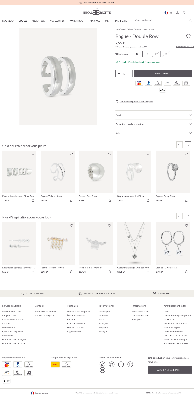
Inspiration (122, 20)
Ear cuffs (71, 319)
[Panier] (191, 12)
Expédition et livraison (13, 319)
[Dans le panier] (33, 200)
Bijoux (23, 20)
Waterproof (77, 20)
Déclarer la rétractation (175, 335)
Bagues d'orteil (74, 331)
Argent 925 (38, 20)
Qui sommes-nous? (141, 315)
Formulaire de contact (45, 311)
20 (166, 54)
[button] (177, 12)
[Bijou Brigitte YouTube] (102, 370)
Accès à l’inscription (169, 369)
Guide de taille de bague (14, 339)
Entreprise (137, 319)
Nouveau (8, 20)
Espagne (103, 323)
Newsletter (7, 335)
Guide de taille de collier (14, 343)
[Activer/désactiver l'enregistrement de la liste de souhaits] (188, 36)
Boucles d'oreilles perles (78, 311)
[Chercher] (190, 20)
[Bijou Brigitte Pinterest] (130, 364)
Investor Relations (141, 311)
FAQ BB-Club (9, 315)
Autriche (103, 315)
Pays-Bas (103, 327)
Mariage (95, 20)
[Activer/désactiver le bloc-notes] (33, 154)
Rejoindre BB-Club (11, 311)
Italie (101, 319)
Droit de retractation (174, 331)
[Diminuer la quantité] (118, 73)
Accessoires (57, 20)
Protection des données (175, 323)
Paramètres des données (176, 343)
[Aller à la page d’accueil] (97, 11)
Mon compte (8, 327)
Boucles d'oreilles (75, 327)
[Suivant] (188, 144)
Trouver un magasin (44, 315)
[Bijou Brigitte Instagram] (112, 364)
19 (156, 54)
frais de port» (91, 393)
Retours (6, 323)
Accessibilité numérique (175, 339)
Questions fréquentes (13, 331)
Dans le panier (162, 73)
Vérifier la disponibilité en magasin (136, 101)
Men (107, 20)
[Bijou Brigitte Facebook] (121, 364)
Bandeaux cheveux (76, 323)
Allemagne (104, 311)
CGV (166, 311)
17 (137, 54)
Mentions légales (172, 327)
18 (146, 54)
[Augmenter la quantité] (129, 73)
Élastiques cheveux (76, 315)
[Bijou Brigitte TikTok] (102, 364)
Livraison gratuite (129, 47)
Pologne (103, 331)
